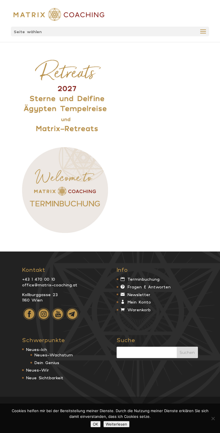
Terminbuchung (143, 279)
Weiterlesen (116, 424)
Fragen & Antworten (149, 286)
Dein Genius (46, 362)
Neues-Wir (37, 370)
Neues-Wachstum (53, 354)
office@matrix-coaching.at (49, 284)
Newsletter (138, 294)
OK (95, 424)
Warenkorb (139, 309)
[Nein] (213, 418)
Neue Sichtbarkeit (44, 377)
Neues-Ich (36, 349)
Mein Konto (139, 302)
